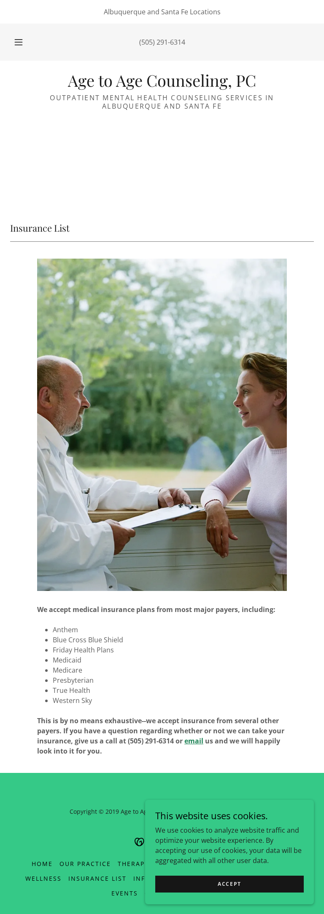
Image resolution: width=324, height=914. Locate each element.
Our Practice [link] (85, 864)
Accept (229, 883)
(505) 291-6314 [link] (162, 42)
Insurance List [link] (97, 878)
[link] (162, 84)
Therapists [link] (139, 864)
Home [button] (42, 864)
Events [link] (124, 893)
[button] (23, 42)
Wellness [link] (43, 878)
